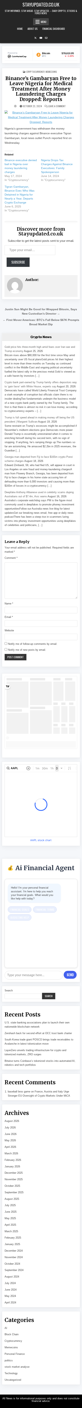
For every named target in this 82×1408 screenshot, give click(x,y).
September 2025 (14, 1192)
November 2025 (14, 1179)
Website (9, 630)
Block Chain (12, 1334)
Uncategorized (13, 1379)
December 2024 (14, 1250)
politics (9, 1360)
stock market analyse (17, 1366)
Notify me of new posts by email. (27, 649)
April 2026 (10, 1146)
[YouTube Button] (40, 38)
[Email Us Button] (46, 38)
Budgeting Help (19, 917)
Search (9, 990)
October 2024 (12, 1263)
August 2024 (12, 1276)
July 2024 (10, 1283)
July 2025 (10, 1205)
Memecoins (51, 71)
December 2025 (14, 1172)
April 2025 (10, 1224)
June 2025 (11, 1211)
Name (9, 603)
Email (9, 617)
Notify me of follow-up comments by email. (32, 643)
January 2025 (12, 1244)
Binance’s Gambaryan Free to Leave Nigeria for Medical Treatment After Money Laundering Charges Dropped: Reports (40, 88)
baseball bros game (19, 1091)
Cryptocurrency (35, 71)
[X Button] (35, 38)
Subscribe (18, 262)
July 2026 (10, 1127)
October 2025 (12, 1185)
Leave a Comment (57, 106)
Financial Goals (19, 909)
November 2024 (14, 1257)
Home (20, 29)
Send (70, 974)
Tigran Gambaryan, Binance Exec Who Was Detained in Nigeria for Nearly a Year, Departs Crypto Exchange (19, 194)
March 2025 (11, 1231)
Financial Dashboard (53, 29)
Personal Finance (15, 1353)
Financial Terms (45, 909)
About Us (32, 29)
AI (6, 1328)
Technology (11, 1373)
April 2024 (10, 1302)
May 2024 (10, 1296)
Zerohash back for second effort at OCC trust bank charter (38, 1033)
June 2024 (11, 1289)
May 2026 (10, 1140)
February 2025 (13, 1237)
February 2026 (13, 1159)
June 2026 (11, 1134)
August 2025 (12, 1198)
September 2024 (14, 1270)
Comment (11, 557)
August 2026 (12, 1121)
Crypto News (41, 337)
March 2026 (11, 1153)
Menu (43, 22)
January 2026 (12, 1166)
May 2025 (10, 1218)
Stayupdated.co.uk (40, 4)
